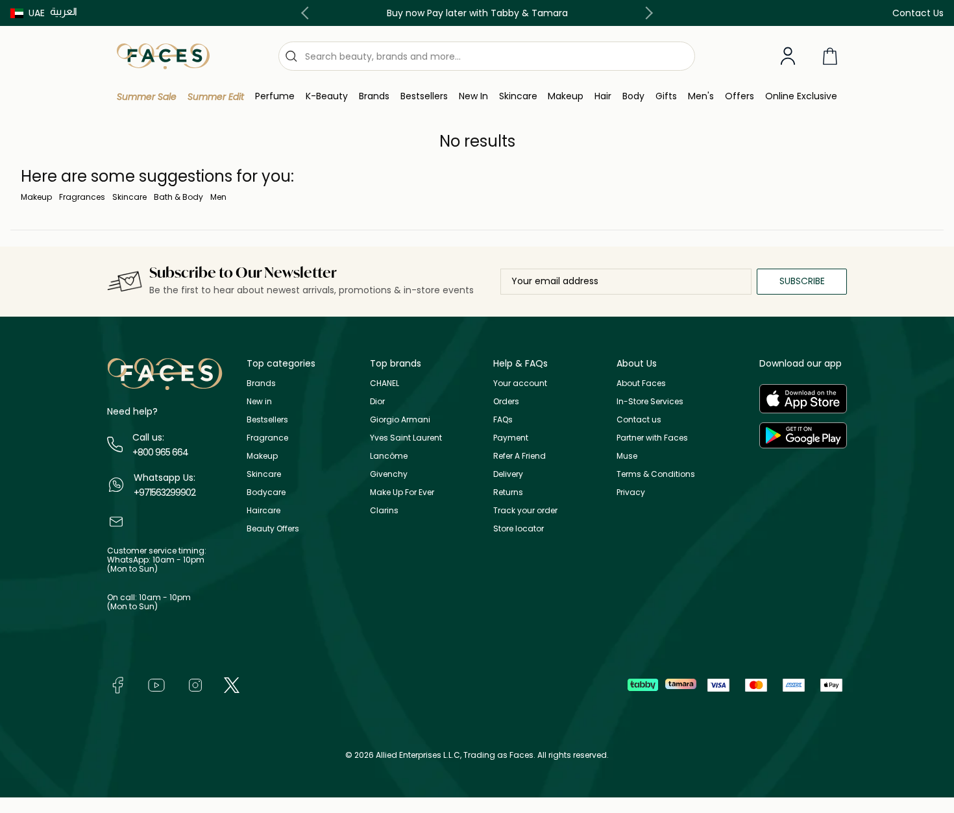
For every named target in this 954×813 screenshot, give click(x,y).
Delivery (508, 473)
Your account (520, 383)
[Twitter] (231, 684)
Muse (627, 455)
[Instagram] (195, 684)
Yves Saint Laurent (406, 437)
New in (259, 401)
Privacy (631, 492)
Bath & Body (178, 196)
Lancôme (389, 455)
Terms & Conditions (656, 473)
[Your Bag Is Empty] (830, 56)
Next (646, 12)
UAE (37, 13)
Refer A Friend (519, 455)
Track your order (525, 510)
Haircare (263, 510)
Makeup (36, 196)
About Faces (641, 383)
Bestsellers (267, 419)
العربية (63, 11)
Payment (510, 437)
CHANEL (384, 383)
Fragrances (82, 196)
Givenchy (389, 473)
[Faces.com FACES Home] (163, 55)
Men (218, 196)
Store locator (518, 528)
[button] (27, 13)
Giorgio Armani (400, 419)
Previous (307, 12)
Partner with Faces (652, 437)
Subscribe (802, 280)
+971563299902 (164, 492)
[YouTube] (156, 684)
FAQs (503, 419)
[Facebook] (117, 684)
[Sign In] (788, 56)
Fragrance (267, 437)
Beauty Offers (273, 528)
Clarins (384, 510)
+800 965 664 (160, 452)
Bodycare (266, 492)
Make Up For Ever (402, 492)
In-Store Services (650, 401)
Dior (377, 401)
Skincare (129, 196)
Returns (508, 492)
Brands (261, 383)
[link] (374, 96)
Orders (506, 401)
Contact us (639, 419)
